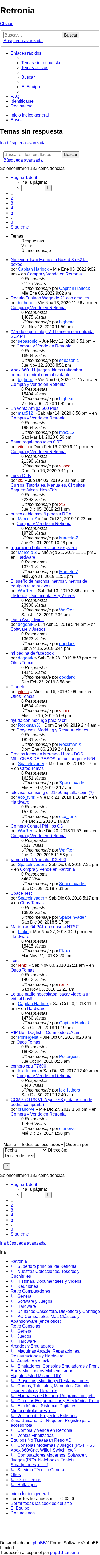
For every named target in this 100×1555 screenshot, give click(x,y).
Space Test (21, 893)
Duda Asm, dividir (27, 619)
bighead (25, 303)
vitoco (23, 447)
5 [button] (12, 212)
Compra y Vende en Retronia (54, 274)
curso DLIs (21, 475)
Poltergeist (28, 1037)
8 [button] (12, 222)
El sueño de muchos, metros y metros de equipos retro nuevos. (49, 583)
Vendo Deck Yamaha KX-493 (38, 859)
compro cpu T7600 (28, 1066)
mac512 (25, 413)
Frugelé (18, 687)
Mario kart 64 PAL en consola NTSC (45, 927)
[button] (24, 177)
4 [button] (12, 208)
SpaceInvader (31, 763)
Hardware (26, 557)
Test (14, 960)
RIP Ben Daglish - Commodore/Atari (45, 1032)
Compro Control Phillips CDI (38, 826)
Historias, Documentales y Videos (43, 595)
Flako (23, 931)
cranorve (26, 1109)
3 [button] (12, 203)
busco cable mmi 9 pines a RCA (41, 514)
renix (22, 965)
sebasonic (27, 341)
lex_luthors (28, 1071)
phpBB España (64, 1552)
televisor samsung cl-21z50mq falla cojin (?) (52, 792)
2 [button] (12, 198)
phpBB (39, 1543)
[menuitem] (40, 63)
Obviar (6, 23)
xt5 (20, 480)
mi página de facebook (32, 653)
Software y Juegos (28, 629)
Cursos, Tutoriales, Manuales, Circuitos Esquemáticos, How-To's (48, 487)
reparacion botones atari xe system (44, 547)
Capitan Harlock (33, 269)
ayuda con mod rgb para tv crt (38, 720)
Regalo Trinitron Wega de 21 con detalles (50, 298)
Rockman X (29, 725)
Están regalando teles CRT (36, 442)
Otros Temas (22, 663)
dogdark (25, 624)
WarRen (25, 591)
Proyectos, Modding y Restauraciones (52, 730)
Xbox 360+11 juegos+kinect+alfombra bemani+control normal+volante (46, 372)
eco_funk (26, 797)
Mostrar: (11, 1144)
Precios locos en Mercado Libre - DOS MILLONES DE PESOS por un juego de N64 (53, 756)
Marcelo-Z (27, 519)
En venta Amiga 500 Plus (34, 408)
